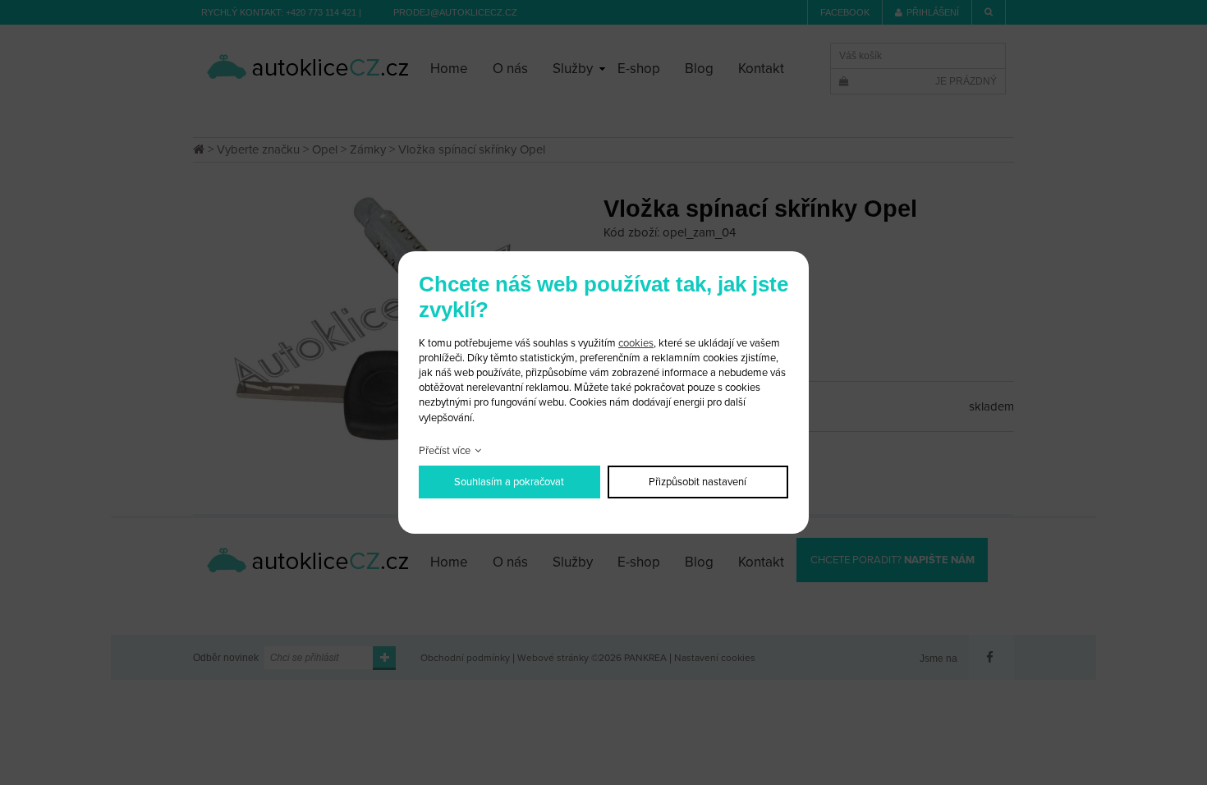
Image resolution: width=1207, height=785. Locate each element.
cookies (636, 343)
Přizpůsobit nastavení (697, 482)
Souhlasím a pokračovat (509, 482)
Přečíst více (444, 450)
